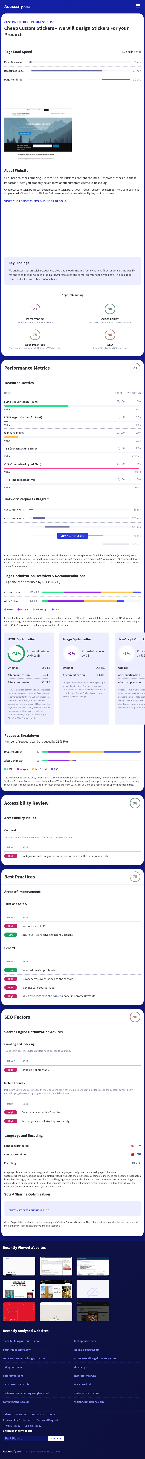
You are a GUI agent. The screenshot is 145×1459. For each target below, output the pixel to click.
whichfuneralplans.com (89, 1401)
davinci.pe (80, 1367)
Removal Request (47, 1420)
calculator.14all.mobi (16, 1384)
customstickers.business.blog (29, 22)
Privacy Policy (11, 1425)
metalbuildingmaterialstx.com (22, 1341)
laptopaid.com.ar (85, 1341)
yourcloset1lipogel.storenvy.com (95, 1358)
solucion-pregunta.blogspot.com (24, 1358)
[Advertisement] (72, 97)
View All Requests (72, 535)
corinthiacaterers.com (17, 1349)
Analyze (56, 1438)
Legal (52, 1414)
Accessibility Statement (18, 1420)
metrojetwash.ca (85, 1375)
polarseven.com (13, 1375)
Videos (7, 1414)
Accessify (17, 6)
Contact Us (38, 1414)
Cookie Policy (32, 1425)
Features (20, 1414)
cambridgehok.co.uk (16, 1401)
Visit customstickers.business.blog (33, 201)
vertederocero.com (86, 1393)
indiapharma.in (12, 1367)
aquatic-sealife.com (87, 1349)
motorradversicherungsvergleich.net (26, 1393)
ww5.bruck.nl (82, 1384)
